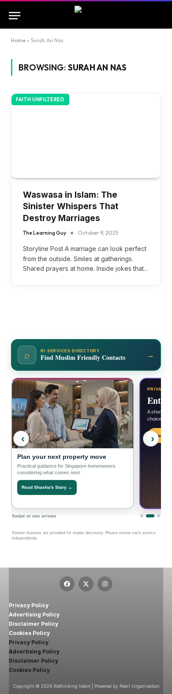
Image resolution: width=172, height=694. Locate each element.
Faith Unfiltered (40, 99)
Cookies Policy (29, 633)
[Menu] (14, 16)
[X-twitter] (86, 583)
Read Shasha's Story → (47, 487)
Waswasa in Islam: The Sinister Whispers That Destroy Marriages (70, 206)
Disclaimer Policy (33, 623)
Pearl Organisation (140, 686)
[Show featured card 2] (150, 515)
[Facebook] (67, 583)
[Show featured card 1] (141, 515)
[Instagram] (104, 583)
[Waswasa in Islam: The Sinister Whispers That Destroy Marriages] (86, 135)
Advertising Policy (34, 614)
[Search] (162, 16)
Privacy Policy (29, 605)
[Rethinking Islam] (86, 15)
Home (18, 40)
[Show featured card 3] (158, 515)
